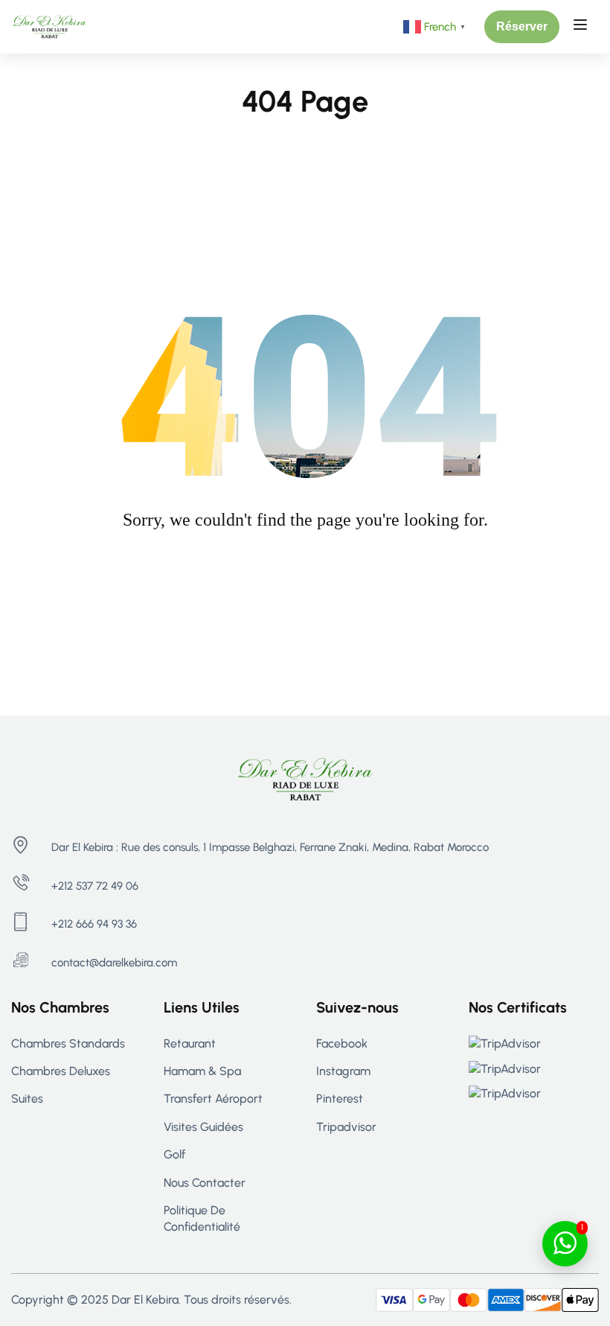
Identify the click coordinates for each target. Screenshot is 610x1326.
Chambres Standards (68, 1043)
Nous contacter (204, 1183)
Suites (27, 1098)
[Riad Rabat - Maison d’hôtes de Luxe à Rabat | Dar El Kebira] (49, 26)
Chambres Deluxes (60, 1071)
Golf (174, 1154)
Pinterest (339, 1098)
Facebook (341, 1043)
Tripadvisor (346, 1127)
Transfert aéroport (213, 1098)
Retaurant (190, 1043)
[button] (521, 26)
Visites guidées (203, 1127)
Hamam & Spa (202, 1071)
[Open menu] (582, 27)
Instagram (343, 1071)
